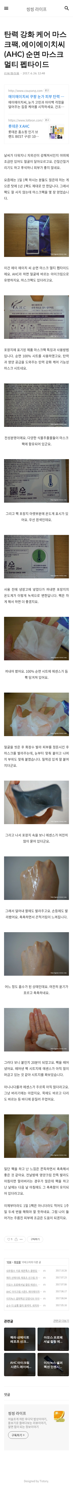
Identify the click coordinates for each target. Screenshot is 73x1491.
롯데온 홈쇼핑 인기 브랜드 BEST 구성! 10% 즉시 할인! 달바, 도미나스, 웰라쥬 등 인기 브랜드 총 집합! (24, 133)
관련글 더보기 (61, 1321)
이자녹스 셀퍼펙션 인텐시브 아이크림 (24, 1298)
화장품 (17, 1262)
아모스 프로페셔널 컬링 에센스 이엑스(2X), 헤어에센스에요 (24, 1285)
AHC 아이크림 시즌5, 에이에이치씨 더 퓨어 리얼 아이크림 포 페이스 (24, 1291)
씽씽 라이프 (17, 1413)
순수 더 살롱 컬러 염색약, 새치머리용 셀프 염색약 (24, 1305)
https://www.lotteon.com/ (25, 120)
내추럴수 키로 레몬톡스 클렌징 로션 (24, 1271)
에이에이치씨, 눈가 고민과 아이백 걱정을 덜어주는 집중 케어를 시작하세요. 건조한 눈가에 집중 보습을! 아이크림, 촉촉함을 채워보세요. (36, 104)
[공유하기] (16, 1239)
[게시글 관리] (21, 1239)
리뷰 (9, 1262)
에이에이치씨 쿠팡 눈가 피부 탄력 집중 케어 (36, 96)
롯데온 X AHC (18, 126)
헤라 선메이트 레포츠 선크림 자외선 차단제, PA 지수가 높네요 (24, 1278)
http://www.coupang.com (25, 90)
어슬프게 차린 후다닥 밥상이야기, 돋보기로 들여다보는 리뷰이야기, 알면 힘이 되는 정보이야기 (27, 1423)
